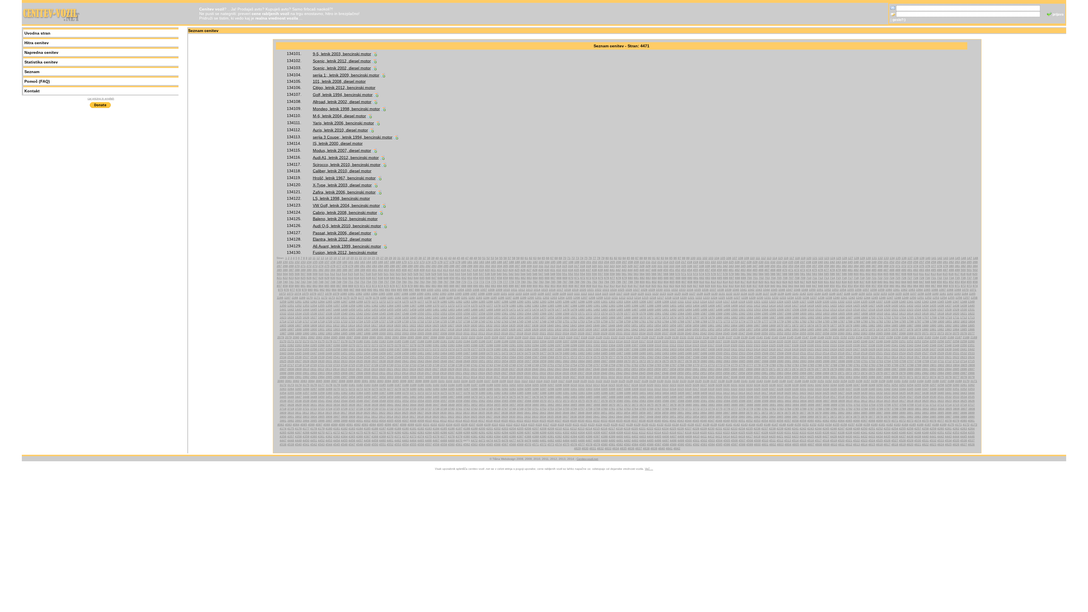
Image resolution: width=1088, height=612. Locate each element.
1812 (336, 325)
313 (552, 265)
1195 (493, 297)
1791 (872, 321)
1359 (351, 305)
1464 (459, 309)
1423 (841, 305)
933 (731, 285)
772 (475, 281)
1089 (412, 293)
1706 (918, 317)
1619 (948, 313)
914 (618, 285)
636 (368, 277)
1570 (573, 313)
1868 (764, 325)
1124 (670, 293)
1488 (642, 309)
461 (731, 269)
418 (475, 269)
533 (457, 273)
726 (903, 277)
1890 (933, 325)
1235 (798, 297)
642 (404, 277)
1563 (520, 313)
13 (322, 258)
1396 (635, 305)
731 (933, 277)
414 (451, 269)
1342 (917, 301)
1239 (828, 297)
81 (611, 258)
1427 (871, 305)
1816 (367, 325)
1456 (397, 309)
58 (513, 258)
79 (603, 258)
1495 (696, 309)
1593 (749, 313)
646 (428, 277)
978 (298, 289)
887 (457, 285)
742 (297, 281)
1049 (804, 289)
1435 (933, 305)
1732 (420, 321)
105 (722, 258)
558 (606, 273)
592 (808, 273)
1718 (313, 321)
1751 (566, 321)
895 (505, 285)
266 (975, 262)
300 (475, 265)
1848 (611, 325)
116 (786, 258)
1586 (696, 313)
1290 (520, 301)
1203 (553, 297)
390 (309, 269)
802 (654, 281)
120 (808, 258)
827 (802, 281)
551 (564, 273)
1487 (635, 309)
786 (559, 281)
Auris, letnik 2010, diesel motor (340, 130)
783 (541, 281)
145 (957, 258)
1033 (682, 289)
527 (421, 273)
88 (641, 258)
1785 (826, 321)
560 (618, 273)
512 (332, 273)
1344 (933, 301)
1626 (306, 317)
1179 (376, 297)
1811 (329, 325)
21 (356, 258)
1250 (913, 297)
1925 (504, 329)
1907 (367, 329)
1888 (917, 325)
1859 (695, 325)
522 (392, 273)
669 (565, 277)
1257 (966, 297)
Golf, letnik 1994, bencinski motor (343, 94)
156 (321, 262)
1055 (850, 289)
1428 (879, 305)
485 (874, 269)
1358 (344, 305)
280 (356, 265)
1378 (497, 305)
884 (440, 285)
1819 (389, 325)
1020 (582, 289)
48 (471, 258)
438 (594, 269)
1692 (811, 317)
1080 (343, 293)
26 (377, 258)
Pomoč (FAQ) (37, 81)
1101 (504, 293)
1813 (344, 325)
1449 (344, 309)
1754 (589, 321)
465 (755, 269)
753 (362, 281)
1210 (607, 297)
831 (826, 281)
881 (422, 285)
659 (505, 277)
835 (850, 281)
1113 (591, 293)
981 (316, 289)
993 (387, 289)
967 (933, 285)
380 (951, 265)
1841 (558, 325)
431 (552, 269)
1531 (971, 309)
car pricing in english (101, 98)
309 (529, 265)
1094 (450, 293)
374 (915, 265)
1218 (668, 297)
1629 (329, 317)
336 (689, 265)
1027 (636, 289)
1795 (902, 321)
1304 (627, 301)
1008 (491, 289)
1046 (781, 289)
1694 (826, 317)
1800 (941, 321)
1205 (569, 297)
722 (880, 277)
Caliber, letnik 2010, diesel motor (342, 171)
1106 (540, 293)
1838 (535, 325)
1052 (827, 289)
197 (565, 262)
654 (475, 277)
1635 (374, 317)
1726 (374, 321)
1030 (659, 289)
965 (921, 285)
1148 (847, 293)
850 (939, 281)
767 (446, 281)
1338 (887, 301)
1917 (443, 329)
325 (624, 265)
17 (339, 258)
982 (322, 289)
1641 (420, 317)
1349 (971, 301)
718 (856, 277)
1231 (767, 297)
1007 (483, 289)
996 (405, 289)
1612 (894, 313)
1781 (795, 321)
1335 (864, 301)
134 (892, 258)
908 (582, 285)
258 (927, 262)
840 (880, 281)
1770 (711, 321)
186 (499, 262)
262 (951, 262)
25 (373, 258)
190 (523, 262)
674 (594, 277)
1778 (772, 321)
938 (761, 285)
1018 (567, 289)
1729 (397, 321)
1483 (604, 309)
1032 (674, 289)
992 (381, 289)
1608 (864, 313)
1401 (673, 305)
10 (310, 258)
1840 (550, 325)
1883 (879, 325)
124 (832, 258)
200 (582, 262)
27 (382, 258)
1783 (811, 321)
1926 (512, 329)
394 (332, 269)
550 (558, 273)
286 (392, 265)
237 (802, 262)
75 (586, 258)
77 (594, 258)
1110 (570, 293)
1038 (720, 289)
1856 (673, 325)
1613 (902, 313)
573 (695, 273)
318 (582, 265)
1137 (766, 293)
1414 (772, 305)
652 (463, 277)
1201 (538, 297)
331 (659, 265)
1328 (810, 301)
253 (897, 262)
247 (862, 262)
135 (898, 258)
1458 (413, 309)
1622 (971, 313)
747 (327, 281)
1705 (910, 317)
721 (874, 277)
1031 (667, 289)
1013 (529, 289)
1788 (849, 321)
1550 (420, 313)
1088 (404, 293)
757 (386, 281)
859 (291, 285)
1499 (726, 309)
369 (886, 265)
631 (338, 277)
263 (957, 262)
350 (772, 265)
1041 (743, 289)
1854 (657, 325)
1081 (351, 293)
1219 (675, 297)
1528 (948, 309)
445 (636, 269)
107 (734, 258)
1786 (833, 321)
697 (731, 277)
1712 (963, 317)
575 (707, 273)
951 (838, 285)
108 (740, 258)
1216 (652, 297)
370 (891, 265)
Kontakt (32, 91)
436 (582, 269)
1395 (627, 305)
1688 (780, 317)
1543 (367, 313)
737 (969, 277)
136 (904, 258)
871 (362, 285)
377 (933, 265)
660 (511, 277)
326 (630, 265)
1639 (405, 317)
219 (695, 262)
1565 (535, 313)
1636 (382, 317)
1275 (405, 301)
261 (945, 262)
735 (957, 277)
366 (868, 265)
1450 (351, 309)
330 (653, 265)
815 (731, 281)
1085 (382, 293)
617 (957, 273)
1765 (673, 321)
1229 (752, 297)
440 (606, 269)
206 (618, 262)
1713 (971, 317)
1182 (398, 297)
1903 (336, 329)
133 (886, 258)
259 (933, 262)
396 (344, 269)
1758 (619, 321)
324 (618, 265)
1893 (956, 325)
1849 (619, 325)
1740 (482, 321)
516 (356, 273)
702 (761, 277)
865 (327, 285)
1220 (683, 297)
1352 (298, 305)
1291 (527, 301)
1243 (859, 297)
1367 (413, 305)
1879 (848, 325)
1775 (749, 321)
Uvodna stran (37, 33)
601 (862, 273)
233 (778, 262)
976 (286, 289)
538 (487, 273)
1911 (397, 329)
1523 (910, 309)
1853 (650, 325)
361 (838, 265)
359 (826, 265)
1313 (695, 301)
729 (921, 277)
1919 (458, 329)
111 (758, 258)
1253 (935, 297)
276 (332, 265)
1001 (437, 289)
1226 (729, 297)
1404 (696, 305)
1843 (573, 325)
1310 (673, 301)
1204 (561, 297)
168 (392, 262)
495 (933, 269)
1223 (706, 297)
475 (814, 269)
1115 (605, 293)
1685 (757, 317)
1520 (887, 309)
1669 (635, 317)
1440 (971, 305)
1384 (543, 305)
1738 (466, 321)
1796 (910, 321)
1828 (458, 325)
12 (318, 258)
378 (939, 265)
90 (649, 258)
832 (832, 281)
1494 (688, 309)
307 (517, 265)
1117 (619, 293)
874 (380, 285)
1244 (867, 297)
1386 (558, 305)
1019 (575, 289)
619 (969, 273)
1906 (359, 329)
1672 (657, 317)
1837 (527, 325)
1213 (629, 297)
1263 (313, 301)
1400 (665, 305)
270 (297, 265)
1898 (298, 329)
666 (547, 277)
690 (689, 277)
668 (559, 277)
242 (832, 262)
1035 (697, 289)
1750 (558, 321)
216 (677, 262)
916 (630, 285)
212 (653, 262)
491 (909, 269)
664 (535, 277)
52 (488, 258)
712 (820, 277)
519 (374, 273)
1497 (711, 309)
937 (755, 285)
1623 (283, 317)
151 (291, 262)
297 (457, 265)
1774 (742, 321)
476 (820, 269)
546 (534, 273)
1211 (614, 297)
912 (606, 285)
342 (725, 265)
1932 (558, 329)
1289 (512, 301)
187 (505, 262)
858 (285, 285)
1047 (789, 289)
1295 (558, 301)
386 (285, 269)
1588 (711, 313)
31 (399, 258)
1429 (887, 305)
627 (315, 277)
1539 (336, 313)
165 (374, 262)
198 (570, 262)
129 (862, 258)
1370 (436, 305)
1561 (505, 313)
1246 (882, 297)
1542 (359, 313)
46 (462, 258)
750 (344, 281)
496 (939, 269)
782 (535, 281)
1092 (435, 293)
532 (451, 273)
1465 (466, 309)
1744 (512, 321)
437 (588, 269)
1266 (336, 301)
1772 (726, 321)
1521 (894, 309)
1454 (382, 309)
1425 (856, 305)
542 (511, 273)
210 (642, 262)
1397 (642, 305)
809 (695, 281)
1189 (449, 297)
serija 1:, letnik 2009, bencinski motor (346, 75)
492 (915, 269)
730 (927, 277)
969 (945, 285)
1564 (527, 313)
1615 (917, 313)
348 (761, 265)
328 (642, 265)
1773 (734, 321)
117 (791, 258)
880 (416, 285)
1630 (336, 317)
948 (820, 285)
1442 (290, 309)
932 (725, 285)
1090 (420, 293)
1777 (765, 321)
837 (862, 281)
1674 (673, 317)
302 (487, 265)
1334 (856, 301)
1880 (856, 325)
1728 (390, 321)
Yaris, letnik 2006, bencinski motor (343, 123)
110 (752, 258)
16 (335, 258)
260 (939, 262)
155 (315, 262)
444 (630, 269)
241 (826, 262)
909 (588, 285)
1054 (843, 289)
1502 (749, 309)
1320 (749, 301)
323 (612, 265)
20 (352, 258)
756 (380, 281)
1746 (527, 321)
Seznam (31, 71)
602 (868, 273)
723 (886, 277)
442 (618, 269)
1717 (306, 321)
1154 (891, 293)
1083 (366, 293)
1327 (803, 301)
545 (529, 273)
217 (683, 262)
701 (755, 277)
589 (790, 273)
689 (684, 277)
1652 (505, 317)
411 (434, 269)
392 (321, 269)
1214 (637, 297)
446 (642, 269)
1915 (428, 329)
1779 (780, 321)
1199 (523, 297)
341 (719, 265)
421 (493, 269)
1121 (648, 293)
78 (598, 258)
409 (422, 269)
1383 (535, 305)
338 (701, 265)
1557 (474, 313)
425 (517, 269)
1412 (757, 305)
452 (677, 269)
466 (761, 269)
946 (808, 285)
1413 (764, 305)
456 (701, 269)
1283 (466, 301)
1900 (313, 329)
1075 (305, 293)
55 (501, 258)
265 (969, 262)
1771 (719, 321)
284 (380, 265)
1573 (596, 313)
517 (362, 273)
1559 (489, 313)
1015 (544, 289)
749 (338, 281)
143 (945, 258)
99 (688, 258)
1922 (481, 329)
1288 (505, 301)
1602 (818, 313)
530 (439, 273)
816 (737, 281)
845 (909, 281)
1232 (775, 297)
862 (309, 285)
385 (279, 269)
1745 (520, 321)
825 (790, 281)
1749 (550, 321)
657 (493, 277)
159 (338, 262)
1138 (773, 293)
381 (957, 265)
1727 (382, 321)
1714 (283, 321)
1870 (780, 325)
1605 (841, 313)
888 (463, 285)
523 (398, 273)
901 (541, 285)
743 (303, 281)
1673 (665, 317)
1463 (451, 309)
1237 (813, 297)
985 (340, 289)
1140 (788, 293)
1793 (887, 321)
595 (826, 273)
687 (672, 277)
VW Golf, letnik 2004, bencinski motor (346, 205)
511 (326, 273)
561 (624, 273)
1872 (795, 325)
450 (665, 269)
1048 (797, 289)
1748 (543, 321)
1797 (918, 321)
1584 (680, 313)
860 (297, 285)
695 (719, 277)
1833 (497, 325)
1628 (321, 317)
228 (749, 262)
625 (303, 277)
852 (951, 281)
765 (434, 281)
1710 (948, 317)
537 (481, 273)
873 (374, 285)
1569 (566, 313)
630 (332, 277)
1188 (442, 297)
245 (850, 262)
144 (951, 258)
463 (743, 269)
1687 (772, 317)
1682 (734, 317)
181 (469, 262)
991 (375, 289)
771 (469, 281)
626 (309, 277)
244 (844, 262)
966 (927, 285)
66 (547, 258)
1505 (772, 309)
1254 (943, 297)
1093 (443, 293)
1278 (428, 301)
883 (434, 285)
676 (606, 277)
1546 (390, 313)
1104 (526, 293)
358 (820, 265)
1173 (331, 297)
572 (689, 273)
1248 (897, 297)
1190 (457, 297)
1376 (482, 305)
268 (285, 265)
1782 (803, 321)
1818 (382, 325)
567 (659, 273)
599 (850, 273)
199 (576, 262)
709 (803, 277)
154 (309, 262)
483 (862, 269)
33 (407, 258)
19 (348, 258)
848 (927, 281)
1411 (749, 305)
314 (558, 265)
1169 (302, 297)
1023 (605, 289)
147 (969, 258)
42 (445, 258)
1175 (346, 297)
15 (331, 258)
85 (628, 258)
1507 (788, 309)
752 (356, 281)
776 (499, 281)
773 (481, 281)
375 (921, 265)
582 (749, 273)
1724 (359, 321)
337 (695, 265)
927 (695, 285)
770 (463, 281)
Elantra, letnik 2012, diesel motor (342, 239)
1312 (688, 301)
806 (678, 281)
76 (590, 258)
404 (392, 269)
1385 (550, 305)
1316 (718, 301)
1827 (451, 325)
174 (428, 262)
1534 (298, 313)
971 (957, 285)
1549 (413, 313)
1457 (405, 309)
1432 (910, 305)
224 (725, 262)
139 (922, 258)
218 (689, 262)
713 (826, 277)
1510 (811, 309)
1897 (290, 329)
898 (523, 285)
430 (546, 269)
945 (802, 285)
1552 (436, 313)
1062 (904, 289)
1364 (390, 305)
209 (636, 262)
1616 (925, 313)
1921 (474, 329)
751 (350, 281)
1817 (374, 325)
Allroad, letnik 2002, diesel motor (342, 101)
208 (630, 262)
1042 (751, 289)
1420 (818, 305)
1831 (481, 325)
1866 (749, 325)
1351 (290, 305)
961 (897, 285)
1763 (657, 321)
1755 (596, 321)
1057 (865, 289)
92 (658, 258)
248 (868, 262)
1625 (298, 317)
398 (356, 269)
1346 (948, 301)
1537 (321, 313)
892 (487, 285)
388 (297, 269)
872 (368, 285)
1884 (887, 325)
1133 (736, 293)
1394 (619, 305)
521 (386, 273)
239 (814, 262)
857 (279, 285)
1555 (459, 313)
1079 (336, 293)
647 (434, 277)
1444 (306, 309)
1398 (650, 305)
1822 (412, 325)
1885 (894, 325)
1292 (535, 301)
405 (398, 269)
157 (327, 262)
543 (517, 273)
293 (434, 265)
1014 (537, 289)
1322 (764, 301)
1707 (925, 317)
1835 (512, 325)
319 (588, 265)
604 (880, 273)
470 (784, 269)
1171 (317, 297)
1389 (581, 305)
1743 (505, 321)
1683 (742, 317)
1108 (555, 293)
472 (796, 269)
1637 (390, 317)
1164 (965, 293)
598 (844, 273)
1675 (680, 317)
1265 (329, 301)
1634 (367, 317)
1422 (833, 305)
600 (856, 273)
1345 (940, 301)
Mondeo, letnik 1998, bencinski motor (346, 109)
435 (576, 269)
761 (410, 281)
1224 (714, 297)
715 (838, 277)
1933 (565, 329)
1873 (803, 325)
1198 (516, 297)
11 (314, 258)
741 (291, 281)
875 (386, 285)
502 (975, 269)
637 (374, 277)
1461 (436, 309)
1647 (466, 317)
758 (392, 281)
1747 (535, 321)
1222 (698, 297)
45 (458, 258)
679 (624, 277)
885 (446, 285)
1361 (367, 305)
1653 (512, 317)
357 (814, 265)
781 (529, 281)
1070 (965, 289)
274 (321, 265)
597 (838, 273)
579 (731, 273)
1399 (657, 305)
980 (310, 289)
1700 (872, 317)
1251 (920, 297)
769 (457, 281)
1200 (530, 297)
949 (826, 285)
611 (921, 273)
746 (321, 281)
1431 (902, 305)
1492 (673, 309)
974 (975, 285)
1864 (734, 325)
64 (539, 258)
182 (475, 262)
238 (808, 262)
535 (469, 273)
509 (315, 273)
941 (778, 285)
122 (820, 258)
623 (291, 277)
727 (909, 277)
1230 (759, 297)
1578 (635, 313)
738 (975, 277)
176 (440, 262)
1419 (810, 305)
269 (291, 265)
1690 (795, 317)
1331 (833, 301)
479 (838, 269)
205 (612, 262)
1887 (910, 325)
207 (624, 262)
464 (749, 269)
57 (509, 258)
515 (350, 273)
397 (350, 269)
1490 (657, 309)
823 (778, 281)
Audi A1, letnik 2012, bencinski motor (346, 157)
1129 (707, 293)
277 (338, 265)
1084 (374, 293)
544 (523, 273)
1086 (389, 293)
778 (511, 281)
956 (868, 285)
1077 (320, 293)
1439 (963, 305)
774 (487, 281)
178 (451, 262)
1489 (650, 309)
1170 (309, 297)
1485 (619, 309)
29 (390, 258)
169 (398, 262)
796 (618, 281)
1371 (443, 305)
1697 (849, 317)
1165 (972, 293)
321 (600, 265)
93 (662, 258)
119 (803, 258)
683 (648, 277)
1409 (734, 305)
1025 (621, 289)
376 (927, 265)
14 (326, 258)
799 (636, 281)
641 (398, 277)
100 (693, 258)
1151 (869, 293)
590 (796, 273)
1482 (596, 309)
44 (454, 258)
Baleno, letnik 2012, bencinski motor (345, 218)
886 (451, 285)
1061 (896, 289)
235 (790, 262)
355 (802, 265)
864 (321, 285)
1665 (604, 317)
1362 (374, 305)
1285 (482, 301)
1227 (737, 297)
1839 (542, 325)
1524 (917, 309)
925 (683, 285)
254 (903, 262)
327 (636, 265)
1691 (803, 317)
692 (701, 277)
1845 (588, 325)
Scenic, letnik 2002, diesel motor (342, 68)
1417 (795, 305)
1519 (879, 309)
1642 (428, 317)
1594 (757, 313)
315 (564, 265)
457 (707, 269)
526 (415, 273)
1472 (520, 309)
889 (469, 285)
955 (862, 285)
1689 (788, 317)
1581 (657, 313)
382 (963, 265)
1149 (854, 293)
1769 (703, 321)
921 (659, 285)
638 (380, 277)
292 (428, 265)
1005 (468, 289)
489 (897, 269)
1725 (367, 321)
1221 (691, 297)
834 (844, 281)
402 (380, 269)
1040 (735, 289)
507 (303, 273)
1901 (321, 329)
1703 (895, 317)
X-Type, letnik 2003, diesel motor (342, 185)
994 (393, 289)
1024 (613, 289)
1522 (902, 309)
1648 (474, 317)
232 (772, 262)
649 (446, 277)
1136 (758, 293)
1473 (527, 309)
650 (451, 277)
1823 (420, 325)
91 (654, 258)
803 (660, 281)
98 (683, 258)
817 (743, 281)
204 (606, 262)
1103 (518, 293)
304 (499, 265)
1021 (590, 289)
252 (891, 262)
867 (338, 285)
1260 (290, 301)
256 (915, 262)
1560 (497, 313)
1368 (420, 305)
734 (951, 277)
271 (303, 265)
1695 (833, 317)
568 (665, 273)
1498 (719, 309)
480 (844, 269)
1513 (833, 309)
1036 (705, 289)
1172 (324, 297)
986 (345, 289)
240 (820, 262)
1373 (459, 305)
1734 (436, 321)
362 (844, 265)
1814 (351, 325)
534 (463, 273)
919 (648, 285)
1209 (599, 297)
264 (963, 262)
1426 (864, 305)
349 (767, 265)
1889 (925, 325)
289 (410, 265)
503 (279, 273)
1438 (956, 305)
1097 (473, 293)
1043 (758, 289)
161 (350, 262)
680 (630, 277)
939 (767, 285)
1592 (742, 313)
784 (547, 281)
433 (564, 269)
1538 (329, 313)
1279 (436, 301)
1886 (902, 325)
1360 (359, 305)
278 (344, 265)
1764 (665, 321)
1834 (504, 325)
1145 (825, 293)
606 (891, 273)
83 (620, 258)
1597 (780, 313)
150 (285, 262)
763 (422, 281)
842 (891, 281)
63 (535, 258)
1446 (321, 309)
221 (707, 262)
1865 (741, 325)
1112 (584, 293)
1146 (832, 293)
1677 (696, 317)
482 (856, 269)
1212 (622, 297)
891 (481, 285)
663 (529, 277)
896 (511, 285)
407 (410, 269)
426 (523, 269)
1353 (306, 305)
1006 (476, 289)
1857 (680, 325)
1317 (726, 301)
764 (428, 281)
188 (511, 262)
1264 (321, 301)
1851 (634, 325)
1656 (535, 317)
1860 (703, 325)
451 (671, 269)
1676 (688, 317)
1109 (563, 293)
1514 (841, 309)
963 (909, 285)
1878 (841, 325)
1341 (910, 301)
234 (784, 262)
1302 (612, 301)
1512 (826, 309)
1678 (703, 317)
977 (292, 289)
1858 (688, 325)
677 (612, 277)
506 (297, 273)
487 (886, 269)
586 (772, 273)
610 (915, 273)
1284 (474, 301)
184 (487, 262)
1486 (627, 309)
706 (785, 277)
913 (612, 285)
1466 (474, 309)
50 (479, 258)
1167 (287, 297)
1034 (690, 289)
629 (327, 277)
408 (416, 269)
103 (710, 258)
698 (737, 277)
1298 (581, 301)
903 (553, 285)
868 (344, 285)
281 (362, 265)
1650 (489, 317)
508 (309, 273)
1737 (459, 321)
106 (728, 258)
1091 (427, 293)
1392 (604, 305)
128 (856, 258)
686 (666, 277)
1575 (612, 313)
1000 (430, 289)
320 (594, 265)
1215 (645, 297)
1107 (548, 293)
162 (356, 262)
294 (440, 265)
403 (386, 269)
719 (862, 277)
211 (648, 262)
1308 (657, 301)
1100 (496, 293)
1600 (803, 313)
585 (767, 273)
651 (457, 277)
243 (838, 262)
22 (360, 258)
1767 (688, 321)
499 (957, 269)
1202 (546, 297)
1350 (283, 305)
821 (767, 281)
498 (951, 269)
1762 (650, 321)
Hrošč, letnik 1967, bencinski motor (344, 178)
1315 (711, 301)
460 (725, 269)
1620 (956, 313)
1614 (910, 313)
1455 (390, 309)
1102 (511, 293)
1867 (757, 325)
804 (666, 281)
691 (695, 277)
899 (529, 285)
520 (380, 273)
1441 (283, 309)
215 (671, 262)
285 (386, 265)
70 (564, 258)
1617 (933, 313)
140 (927, 258)
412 (439, 269)
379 (945, 265)
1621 (963, 313)
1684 (749, 317)
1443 (298, 309)
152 (297, 262)
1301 (604, 301)
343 (731, 265)
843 (897, 281)
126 (844, 258)
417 (469, 269)
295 (446, 265)
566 (653, 273)
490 (903, 269)
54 (496, 258)
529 (433, 273)
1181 (390, 297)
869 (350, 285)
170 (404, 262)
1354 (313, 305)
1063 (911, 289)
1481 (589, 309)
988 (357, 289)
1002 (445, 289)
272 (309, 265)
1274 (397, 301)
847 (921, 281)
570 (677, 273)
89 (645, 258)
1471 (512, 309)
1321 (757, 301)
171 (410, 262)
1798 (925, 321)
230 (761, 262)
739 (279, 281)
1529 (956, 309)
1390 (589, 305)
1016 (552, 289)
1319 (741, 301)
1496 (703, 309)
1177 (361, 297)
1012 (521, 289)
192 (535, 262)
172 (416, 262)
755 (374, 281)
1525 (925, 309)
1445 (313, 309)
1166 (280, 297)
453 (683, 269)
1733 (428, 321)
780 (523, 281)
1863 (726, 325)
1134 (744, 293)
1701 (879, 317)
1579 (642, 313)
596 (832, 273)
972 (963, 285)
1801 (948, 321)
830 (820, 281)
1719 (321, 321)
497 (945, 269)
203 (600, 262)
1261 (298, 301)
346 (749, 265)
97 (679, 258)
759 (398, 281)
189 (517, 262)
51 (484, 258)
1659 (558, 317)
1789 (856, 321)
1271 (374, 301)
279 (350, 265)
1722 (344, 321)
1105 (533, 293)
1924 (497, 329)
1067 (942, 289)
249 (874, 262)
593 (814, 273)
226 (737, 262)
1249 (905, 297)
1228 (744, 297)
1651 (497, 317)
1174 (339, 297)
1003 (453, 289)
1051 (820, 289)
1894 (963, 325)
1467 (482, 309)
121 (814, 258)
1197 (508, 297)
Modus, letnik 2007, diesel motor (342, 150)
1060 (888, 289)
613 (933, 273)
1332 (841, 301)
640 (392, 277)
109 (746, 258)
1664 (596, 317)
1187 (435, 297)
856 (975, 281)
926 (689, 285)
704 (773, 277)
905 (565, 285)
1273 (390, 301)
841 (886, 281)
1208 (591, 297)
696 (725, 277)
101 (699, 258)
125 (838, 258)
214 (665, 262)
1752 (573, 321)
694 (713, 277)
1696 (841, 317)
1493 (680, 309)
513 (338, 273)
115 (780, 258)
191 (529, 262)
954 (856, 285)
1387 (566, 305)
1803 (963, 321)
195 (553, 262)
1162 (950, 293)
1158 (920, 293)
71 (569, 258)
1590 (726, 313)
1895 (971, 325)
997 (411, 289)
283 (374, 265)
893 (493, 285)
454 (689, 269)
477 (826, 269)
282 (368, 265)
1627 (313, 317)
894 (499, 285)
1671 (650, 317)
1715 (290, 321)
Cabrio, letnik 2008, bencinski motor (345, 212)
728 (915, 277)
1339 (894, 301)
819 (755, 281)
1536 (313, 313)
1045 (774, 289)
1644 (443, 317)
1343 (925, 301)
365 (862, 265)
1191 (464, 297)
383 (969, 265)
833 (838, 281)
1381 (520, 305)
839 (874, 281)
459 (719, 269)
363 (850, 265)
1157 (913, 293)
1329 (818, 301)
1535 (306, 313)
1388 (573, 305)
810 (701, 281)
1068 (950, 289)
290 (416, 265)
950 (832, 285)
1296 (566, 301)
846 (915, 281)
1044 (766, 289)
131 (874, 258)
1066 (934, 289)
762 (416, 281)
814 (725, 281)
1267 (344, 301)
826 (796, 281)
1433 (917, 305)
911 (600, 285)
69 (560, 258)
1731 (413, 321)
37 (424, 258)
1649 (482, 317)
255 (909, 262)
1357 (336, 305)
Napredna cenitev (41, 52)
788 (570, 281)
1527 (940, 309)
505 (291, 273)
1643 (436, 317)
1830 (474, 325)
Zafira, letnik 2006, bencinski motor (344, 192)
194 (547, 262)
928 (701, 285)
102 (704, 258)
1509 (803, 309)
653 (469, 277)
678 (618, 277)
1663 (589, 317)
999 (423, 289)
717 (850, 277)
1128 (699, 293)
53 (492, 258)
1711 (956, 317)
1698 (856, 317)
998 (417, 289)
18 (343, 258)
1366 (405, 305)
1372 (451, 305)
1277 (420, 301)
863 (315, 285)
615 (945, 273)
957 (874, 285)
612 (927, 273)
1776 (757, 321)
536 (475, 273)
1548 (405, 313)
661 (517, 277)
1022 (598, 289)
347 (755, 265)
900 (535, 285)
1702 (887, 317)
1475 (543, 309)
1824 (428, 325)
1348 (963, 301)
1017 (559, 289)
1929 (535, 329)
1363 (382, 305)
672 (582, 277)
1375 (474, 305)
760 (404, 281)
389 (303, 269)
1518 (871, 309)
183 (481, 262)
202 (594, 262)
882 (428, 285)
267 (279, 265)
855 (969, 281)
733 (945, 277)
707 (791, 277)
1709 (941, 317)
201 (588, 262)
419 (481, 269)
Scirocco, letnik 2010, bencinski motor (347, 164)
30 (394, 258)
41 (441, 258)
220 (701, 262)
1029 (651, 289)
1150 (861, 293)
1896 (283, 329)
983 (328, 289)
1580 (650, 313)
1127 (692, 293)
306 (511, 265)
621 (279, 277)
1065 (927, 289)
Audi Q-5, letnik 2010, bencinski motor (347, 226)
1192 (471, 297)
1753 (581, 321)
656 (487, 277)
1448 (336, 309)
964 (915, 285)
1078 (328, 293)
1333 (848, 301)
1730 (405, 321)
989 (363, 289)
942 (784, 285)
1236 (805, 297)
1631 (344, 317)
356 (808, 265)
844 (903, 281)
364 (856, 265)
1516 (856, 309)
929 (707, 285)
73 (577, 258)
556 (594, 273)
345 (743, 265)
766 (440, 281)
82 (615, 258)
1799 (933, 321)
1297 (573, 301)
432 (558, 269)
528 (427, 273)
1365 (397, 305)
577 (719, 273)
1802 (956, 321)
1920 (466, 329)
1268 (351, 301)
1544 (374, 313)
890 (475, 285)
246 (856, 262)
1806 (290, 325)
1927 (520, 329)
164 (368, 262)
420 (487, 269)
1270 (367, 301)
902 (547, 285)
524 (404, 273)
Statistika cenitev (41, 62)
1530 (963, 309)
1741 (489, 321)
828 (808, 281)
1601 (811, 313)
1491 (665, 309)
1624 (290, 317)
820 (761, 281)
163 (362, 262)
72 (573, 258)
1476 (550, 309)
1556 (466, 313)
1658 (550, 317)
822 (772, 281)
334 (677, 265)
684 (654, 277)
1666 (612, 317)
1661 (573, 317)
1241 (844, 297)
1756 (604, 321)
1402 (680, 305)
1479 (573, 309)
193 (541, 262)
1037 (712, 289)
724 (891, 277)
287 (398, 265)
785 (553, 281)
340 (713, 265)
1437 (948, 305)
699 (743, 277)
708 (797, 277)
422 (499, 269)
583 (755, 273)
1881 (864, 325)
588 (784, 273)
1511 (818, 309)
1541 (351, 313)
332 (665, 265)
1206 (576, 297)
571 (683, 273)
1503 (757, 309)
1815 (359, 325)
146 (963, 258)
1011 (514, 289)
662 (523, 277)
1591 (734, 313)
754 (368, 281)
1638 (397, 317)
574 (701, 273)
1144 (817, 293)
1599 (795, 313)
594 (820, 273)
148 (975, 258)
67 (552, 258)
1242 (851, 297)
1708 (933, 317)
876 (392, 285)
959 (886, 285)
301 (481, 265)
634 (356, 277)
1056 (858, 289)
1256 (958, 297)
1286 (489, 301)
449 (659, 269)
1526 (933, 309)
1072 (282, 293)
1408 (726, 305)
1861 (711, 325)
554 (582, 273)
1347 (956, 301)
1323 (772, 301)
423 (505, 269)
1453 (374, 309)
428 (534, 269)
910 (594, 285)
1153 (884, 293)
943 (790, 285)
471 (790, 269)
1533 (290, 313)
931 (719, 285)
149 (279, 262)
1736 (451, 321)
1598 (788, 313)
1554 (451, 313)
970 (951, 285)
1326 (795, 301)
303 (493, 265)
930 (713, 285)
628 (321, 277)
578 (725, 273)
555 (588, 273)
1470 (505, 309)
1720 (329, 321)
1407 (719, 305)
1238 (821, 297)
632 (344, 277)
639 (386, 277)
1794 (895, 321)
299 (469, 265)
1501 (742, 309)
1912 (405, 329)
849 (933, 281)
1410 (742, 305)
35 (416, 258)
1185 (420, 297)
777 (505, 281)
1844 (581, 325)
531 (445, 273)
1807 (298, 325)
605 (886, 273)
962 (903, 285)
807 (684, 281)
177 (446, 262)
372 (903, 265)
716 (844, 277)
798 (630, 281)
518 (368, 273)
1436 (940, 305)
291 (422, 265)
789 (576, 281)
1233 (782, 297)
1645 (451, 317)
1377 (489, 305)
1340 (902, 301)
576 (713, 273)
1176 (353, 297)
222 (713, 262)
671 (576, 277)
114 (774, 258)
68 (556, 258)
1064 (919, 289)
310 (535, 265)
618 (963, 273)
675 (600, 277)
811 (707, 281)
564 (642, 273)
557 (600, 273)
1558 (482, 313)
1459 (420, 309)
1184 (412, 297)
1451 (359, 309)
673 (588, 277)
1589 (719, 313)
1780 (788, 321)
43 (450, 258)
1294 (550, 301)
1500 (734, 309)
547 (540, 273)
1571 (581, 313)
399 (362, 269)
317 (576, 265)
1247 (890, 297)
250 (880, 262)
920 (653, 285)
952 (844, 285)
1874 (810, 325)
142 (939, 258)
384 (975, 265)
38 (428, 258)
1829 (466, 325)
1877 (833, 325)
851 (945, 281)
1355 (321, 305)
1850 (627, 325)
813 (719, 281)
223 (719, 262)
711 (814, 277)
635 (362, 277)
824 (784, 281)
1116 (612, 293)
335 (683, 265)
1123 (663, 293)
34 (411, 258)
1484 (612, 309)
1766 (680, 321)
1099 (489, 293)
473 (802, 269)
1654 (520, 317)
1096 (466, 293)
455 (695, 269)
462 (737, 269)
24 (369, 258)
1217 (660, 297)
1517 (864, 309)
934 (737, 285)
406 (404, 269)
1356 (329, 305)
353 (790, 265)
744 (309, 281)
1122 (655, 293)
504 (285, 273)
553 (576, 273)
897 (517, 285)
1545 (382, 313)
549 (552, 273)
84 (624, 258)
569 (671, 273)
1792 (879, 321)
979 (304, 289)
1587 (703, 313)
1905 (351, 329)
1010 (506, 289)
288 (404, 265)
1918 (451, 329)
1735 (443, 321)
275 (327, 265)
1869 (772, 325)
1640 (413, 317)
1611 (887, 313)
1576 (619, 313)
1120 (641, 293)
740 (285, 281)
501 (969, 269)
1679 (711, 317)
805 (672, 281)
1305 (635, 301)
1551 (428, 313)
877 (398, 285)
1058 (873, 289)
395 (338, 269)
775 (493, 281)
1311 (680, 301)
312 (546, 265)
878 (404, 285)
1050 (812, 289)
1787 (841, 321)
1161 (943, 293)
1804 (971, 321)
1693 (818, 317)
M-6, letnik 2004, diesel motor (339, 116)
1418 (803, 305)
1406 (711, 305)
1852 (642, 325)
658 (499, 277)
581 (743, 273)
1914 (420, 329)
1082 (359, 293)
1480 (581, 309)
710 (808, 277)
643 (410, 277)
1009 (499, 289)
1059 (881, 289)
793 (600, 281)
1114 (598, 293)
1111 (577, 293)
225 (731, 262)
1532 (283, 313)
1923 (489, 329)
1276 (413, 301)
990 (369, 289)
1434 (925, 305)
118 (797, 258)
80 (607, 258)
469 (778, 269)
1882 (871, 325)
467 (767, 269)
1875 (818, 325)
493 (921, 269)
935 (743, 285)
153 (303, 262)
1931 (550, 329)
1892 (948, 325)
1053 (835, 289)
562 (630, 273)
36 (420, 258)
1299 (589, 301)
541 (505, 273)
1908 (374, 329)
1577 (627, 313)
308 (523, 265)
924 (677, 285)
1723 (351, 321)
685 (660, 277)
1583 (673, 313)
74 (581, 258)
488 (891, 269)
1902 (329, 329)
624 (297, 277)
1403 (688, 305)
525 (410, 273)
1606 (849, 313)
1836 (520, 325)
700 (749, 277)
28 (386, 258)
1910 (390, 329)
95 (671, 258)
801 (648, 281)
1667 (619, 317)
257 (921, 262)
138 (916, 258)
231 (767, 262)
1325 (787, 301)
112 (763, 258)
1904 (344, 329)
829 (814, 281)
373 (909, 265)
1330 (826, 301)
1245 (874, 297)
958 (880, 285)
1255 (951, 297)
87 (637, 258)
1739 (474, 321)
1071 (973, 289)
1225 (721, 297)
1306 (642, 301)
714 (832, 277)
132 (880, 258)
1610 (879, 313)
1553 (443, 313)
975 (280, 289)
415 (457, 269)
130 (868, 258)
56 (505, 258)
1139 (780, 293)
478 (832, 269)
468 (772, 269)
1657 (543, 317)
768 (451, 281)
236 (796, 262)
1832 (489, 325)
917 (636, 285)
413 (445, 269)
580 (737, 273)
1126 (685, 293)
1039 (728, 289)
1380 (512, 305)
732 (939, 277)
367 (874, 265)
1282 (459, 301)
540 (499, 273)
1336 (871, 301)
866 (332, 285)
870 (356, 285)
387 (291, 269)
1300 (596, 301)
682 (642, 277)
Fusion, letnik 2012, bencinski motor (345, 252)
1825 (435, 325)
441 (612, 269)
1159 (928, 293)
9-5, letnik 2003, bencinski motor (342, 54)
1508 (795, 309)
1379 (505, 305)
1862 (718, 325)
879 (410, 285)
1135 (751, 293)
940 (772, 285)
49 (475, 258)
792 (594, 281)
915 (624, 285)
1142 (803, 293)
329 (648, 265)
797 (624, 281)
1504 (765, 309)
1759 (627, 321)
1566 (543, 313)
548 (546, 273)
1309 (665, 301)
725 (897, 277)
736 (963, 277)
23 (365, 258)
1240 (836, 297)
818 (749, 281)
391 (315, 269)
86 (632, 258)
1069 (957, 289)
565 (648, 273)
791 (588, 281)
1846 (596, 325)
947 (814, 285)
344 (737, 265)
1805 (283, 325)
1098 (481, 293)
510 (321, 273)
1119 (633, 293)
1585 (688, 313)
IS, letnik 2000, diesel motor (338, 143)
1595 (765, 313)
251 (886, 262)
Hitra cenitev (36, 43)
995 (399, 289)
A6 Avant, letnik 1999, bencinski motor (347, 246)
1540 (344, 313)
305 (505, 265)
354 (796, 265)
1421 (826, 305)
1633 (359, 317)
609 (909, 273)
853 (957, 281)
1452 (367, 309)
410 (428, 269)
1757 (612, 321)
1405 (703, 305)
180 (463, 262)
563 (636, 273)
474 (808, 269)
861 (303, 285)
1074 (297, 293)
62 (530, 258)
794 (606, 281)
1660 (566, 317)
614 (939, 273)
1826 (443, 325)
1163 (957, 293)
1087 (397, 293)
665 (541, 277)
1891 (940, 325)
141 (933, 258)
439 (600, 269)
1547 (397, 313)
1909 (382, 329)
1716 (298, 321)
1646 (459, 317)
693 (707, 277)
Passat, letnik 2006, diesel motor (342, 233)
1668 (627, 317)
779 (517, 281)
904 (559, 285)
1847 (604, 325)
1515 (848, 309)
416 (463, 269)
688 (678, 277)
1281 (451, 301)
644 (416, 277)
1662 (581, 317)
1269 (359, 301)
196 (559, 262)
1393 (612, 305)
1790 (864, 321)
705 (779, 277)
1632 (351, 317)
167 (386, 262)
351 (778, 265)
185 (493, 262)
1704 (902, 317)
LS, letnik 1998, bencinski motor (341, 198)
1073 (290, 293)
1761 (642, 321)
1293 (543, 301)
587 (778, 273)
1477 (558, 309)
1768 (696, 321)
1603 (826, 313)
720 (868, 277)
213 (659, 262)
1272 (382, 301)
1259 (283, 301)
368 (880, 265)
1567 (550, 313)
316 (570, 265)
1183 (405, 297)
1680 (719, 317)
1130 (714, 293)
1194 (486, 297)
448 (653, 269)
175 (434, 262)
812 (713, 281)
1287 (497, 301)
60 (522, 258)
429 (540, 269)
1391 (596, 305)
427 (529, 269)
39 (433, 258)
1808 (306, 325)
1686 (765, 317)
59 (518, 258)
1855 (665, 325)
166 (380, 262)
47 (467, 258)
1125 (677, 293)
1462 (443, 309)
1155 (898, 293)
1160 (935, 293)
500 (963, 269)
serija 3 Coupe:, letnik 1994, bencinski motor (352, 137)
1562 (512, 313)
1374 (466, 305)
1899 (306, 329)
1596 (772, 313)
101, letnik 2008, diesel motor (339, 81)
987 (351, 289)
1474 (535, 309)
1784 (818, 321)
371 (897, 265)
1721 (336, 321)
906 (570, 285)
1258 (974, 297)
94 (666, 258)
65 (543, 258)
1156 (906, 293)
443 (624, 269)
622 (285, 277)
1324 (780, 301)
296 (451, 265)
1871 (787, 325)
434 (570, 269)
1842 (565, 325)
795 (612, 281)
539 (493, 273)
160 (344, 262)
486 (880, 269)
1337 (879, 301)
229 (755, 262)
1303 (619, 301)
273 (315, 265)
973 (969, 285)
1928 (527, 329)
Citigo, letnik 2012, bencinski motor (344, 87)
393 (327, 269)
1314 (703, 301)
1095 (458, 293)
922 (665, 285)
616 (951, 273)
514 (344, 273)
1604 (833, 313)
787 (565, 281)
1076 (313, 293)
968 (939, 285)
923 (671, 285)
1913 (412, 329)
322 (606, 265)
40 (437, 258)
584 (761, 273)
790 (582, 281)
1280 (443, 301)
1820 (397, 325)
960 (891, 285)
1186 (427, 297)
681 (636, 277)
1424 (848, 305)
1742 (497, 321)
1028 (644, 289)
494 (927, 269)
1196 (501, 297)
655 (481, 277)
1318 (734, 301)
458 (713, 269)
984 (334, 289)
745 (315, 281)
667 (553, 277)
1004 (460, 289)
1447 (329, 309)
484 (868, 269)
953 (850, 285)
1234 (790, 297)
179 (457, 262)
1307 (650, 301)
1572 (589, 313)
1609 (872, 313)
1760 (635, 321)
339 (707, 265)
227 (743, 262)
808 (689, 281)
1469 (497, 309)
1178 (368, 297)
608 (903, 273)
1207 (584, 297)
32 (403, 258)
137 (910, 258)
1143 (810, 293)
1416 (787, 305)
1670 (642, 317)
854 (963, 281)
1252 (928, 297)
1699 (864, 317)
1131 (722, 293)
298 (463, 265)
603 (874, 273)
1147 (839, 293)
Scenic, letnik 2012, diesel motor (342, 61)
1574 (604, 313)
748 (332, 281)
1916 (435, 329)
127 (850, 258)
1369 (428, 305)
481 (850, 269)
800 (642, 281)
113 (769, 258)
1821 (405, 325)
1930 (542, 329)
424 (511, 269)
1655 (527, 317)
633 (350, 277)
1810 (321, 325)
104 (716, 258)
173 (422, 262)
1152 (876, 293)
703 (767, 277)
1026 (628, 289)
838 (868, 281)
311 (541, 265)
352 (784, 265)
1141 (795, 293)
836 (856, 281)
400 (368, 269)
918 (642, 285)
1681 (726, 317)
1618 (940, 313)
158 (332, 262)
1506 (780, 309)
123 (826, 258)
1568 (558, 313)
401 (374, 269)
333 (671, 265)
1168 (295, 297)
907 (576, 285)
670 (570, 277)
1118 (626, 293)
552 (570, 273)
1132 (729, 293)
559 (612, 273)
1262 (306, 301)
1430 (894, 305)
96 (675, 258)
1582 (665, 313)
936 (749, 285)
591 (802, 273)
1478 (566, 309)
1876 (826, 325)
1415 (780, 305)
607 (897, 273)
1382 (527, 305)
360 (832, 265)
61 (526, 258)
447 (648, 269)
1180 (383, 297)
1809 (313, 325)
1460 (428, 309)
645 (422, 277)
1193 (479, 297)
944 (796, 285)
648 (440, 277)
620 (975, 273)
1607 (856, 313)
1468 (489, 309)
